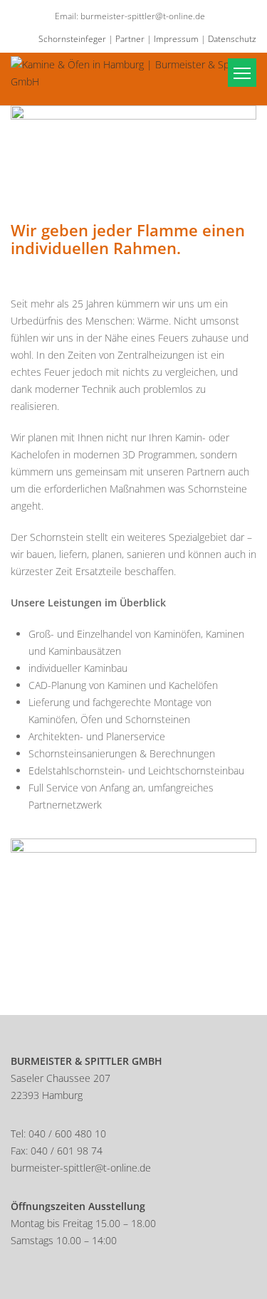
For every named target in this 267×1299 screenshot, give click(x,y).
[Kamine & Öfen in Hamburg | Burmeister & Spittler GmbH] (133, 72)
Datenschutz (232, 39)
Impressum (176, 39)
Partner (130, 39)
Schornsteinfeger (72, 39)
